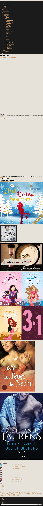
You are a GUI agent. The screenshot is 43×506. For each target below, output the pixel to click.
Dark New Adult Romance (10, 20)
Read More (1, 177)
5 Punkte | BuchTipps (6, 14)
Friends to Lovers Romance (9, 28)
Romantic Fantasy (7, 17)
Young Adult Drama (8, 41)
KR (30, 493)
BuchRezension (23, 492)
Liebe (41, 493)
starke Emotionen (27, 494)
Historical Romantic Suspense (10, 31)
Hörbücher (4, 50)
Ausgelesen (4, 492)
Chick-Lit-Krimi (8, 25)
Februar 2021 (3, 485)
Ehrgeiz (1, 493)
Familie (11, 493)
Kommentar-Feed (3, 499)
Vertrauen (3, 495)
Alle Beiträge (3, 3)
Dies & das (3, 9)
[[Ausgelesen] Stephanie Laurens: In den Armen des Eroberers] (21, 459)
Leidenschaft (32, 493)
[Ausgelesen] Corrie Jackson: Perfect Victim (8, 57)
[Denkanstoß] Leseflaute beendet (4, 242)
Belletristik (8, 492)
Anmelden (3, 498)
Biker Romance (7, 24)
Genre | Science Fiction (6, 35)
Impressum (3, 502)
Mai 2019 (3, 488)
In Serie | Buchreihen (5, 8)
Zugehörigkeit (7, 495)
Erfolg (8, 493)
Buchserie (27, 492)
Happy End (27, 493)
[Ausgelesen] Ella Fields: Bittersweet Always (16, 481)
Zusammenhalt (12, 495)
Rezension (14, 494)
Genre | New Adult (6, 18)
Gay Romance (7, 29)
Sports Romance (7, 34)
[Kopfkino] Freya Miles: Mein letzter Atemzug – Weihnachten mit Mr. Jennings (20, 466)
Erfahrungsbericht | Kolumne (6, 11)
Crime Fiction (8, 37)
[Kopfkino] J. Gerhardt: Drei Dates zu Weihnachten (6, 181)
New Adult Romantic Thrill (10, 22)
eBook (40, 492)
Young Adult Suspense (8, 43)
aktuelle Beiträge (5, 4)
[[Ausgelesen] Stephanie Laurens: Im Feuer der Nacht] (17, 391)
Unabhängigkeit (32, 494)
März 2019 (3, 489)
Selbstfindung (21, 494)
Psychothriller (7, 39)
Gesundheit (7, 46)
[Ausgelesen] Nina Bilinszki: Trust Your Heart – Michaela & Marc (11, 118)
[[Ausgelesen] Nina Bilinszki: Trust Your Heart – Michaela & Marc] (21, 146)
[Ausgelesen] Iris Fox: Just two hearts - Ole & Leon (17, 479)
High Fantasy (7, 16)
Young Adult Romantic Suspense (10, 44)
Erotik (9, 493)
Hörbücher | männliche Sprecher (7, 52)
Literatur (5, 494)
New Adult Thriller (9, 23)
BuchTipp (31, 492)
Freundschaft (21, 493)
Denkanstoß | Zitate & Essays (6, 10)
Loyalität (8, 494)
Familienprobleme (14, 493)
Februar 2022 (3, 484)
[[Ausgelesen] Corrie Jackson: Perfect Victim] (21, 85)
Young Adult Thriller (9, 45)
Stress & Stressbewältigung (10, 48)
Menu (1, 1)
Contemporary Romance (8, 26)
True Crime (8, 38)
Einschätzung (4, 493)
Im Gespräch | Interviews (5, 7)
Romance (18, 494)
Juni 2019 (3, 487)
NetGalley (11, 494)
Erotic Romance (7, 27)
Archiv (2, 12)
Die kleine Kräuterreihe (10, 49)
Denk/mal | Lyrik (5, 6)
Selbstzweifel (23, 494)
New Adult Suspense (8, 21)
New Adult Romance (8, 19)
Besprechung (12, 492)
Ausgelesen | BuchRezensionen (6, 5)
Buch (16, 492)
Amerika (1, 492)
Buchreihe (18, 492)
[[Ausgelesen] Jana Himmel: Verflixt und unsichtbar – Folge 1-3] (21, 339)
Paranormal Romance (8, 33)
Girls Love (8, 30)
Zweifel (16, 495)
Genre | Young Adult (6, 40)
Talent (30, 494)
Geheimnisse (24, 493)
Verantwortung (36, 494)
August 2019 (3, 486)
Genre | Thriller (6, 36)
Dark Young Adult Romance (10, 42)
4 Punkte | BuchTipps (6, 15)
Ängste (18, 495)
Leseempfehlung (37, 493)
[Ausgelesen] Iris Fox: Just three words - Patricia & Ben (17, 477)
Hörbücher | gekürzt (6, 51)
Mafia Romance (7, 32)
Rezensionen (4, 13)
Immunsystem (8, 47)
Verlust (39, 494)
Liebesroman (2, 494)
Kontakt (2, 53)
